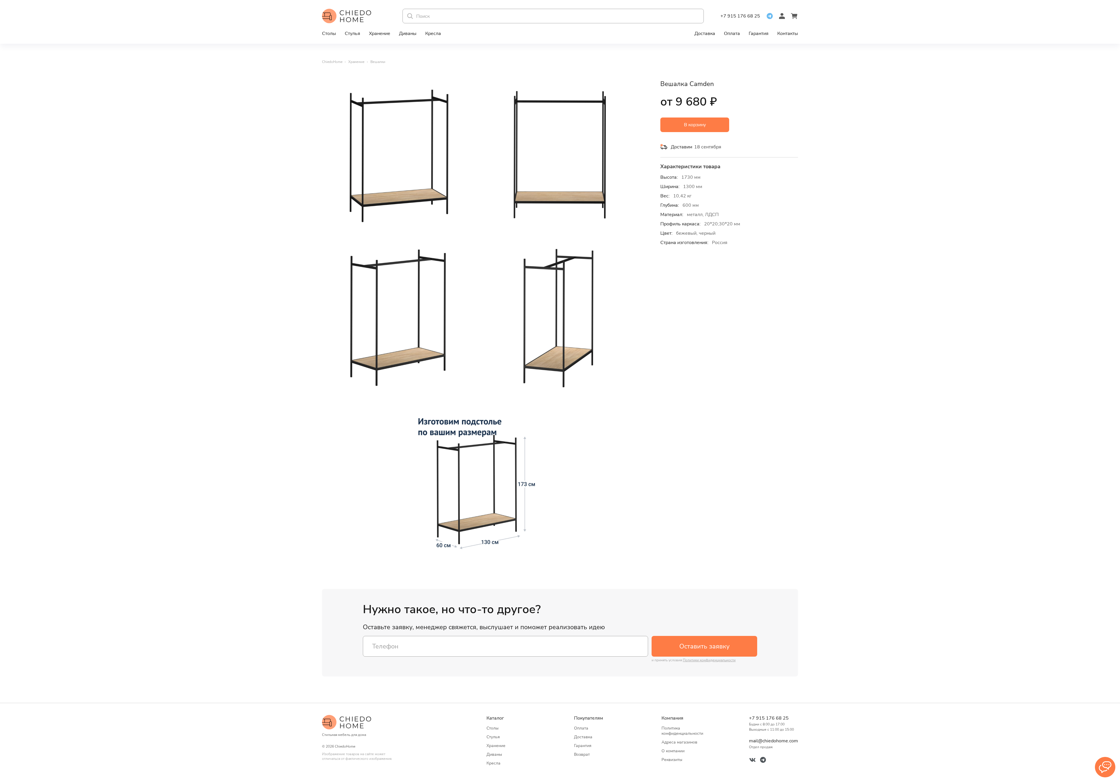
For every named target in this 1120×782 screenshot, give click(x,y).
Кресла (433, 33)
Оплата (732, 33)
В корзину (695, 125)
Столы (329, 33)
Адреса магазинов (679, 742)
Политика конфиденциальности (682, 730)
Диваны (407, 33)
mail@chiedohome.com (773, 741)
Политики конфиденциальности (709, 660)
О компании (673, 751)
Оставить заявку (704, 646)
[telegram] (770, 16)
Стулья (352, 33)
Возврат (582, 754)
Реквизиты (672, 759)
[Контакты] (1105, 767)
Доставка (704, 33)
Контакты (787, 33)
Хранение (379, 33)
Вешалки (377, 61)
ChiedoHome (332, 61)
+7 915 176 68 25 (740, 16)
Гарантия (759, 33)
